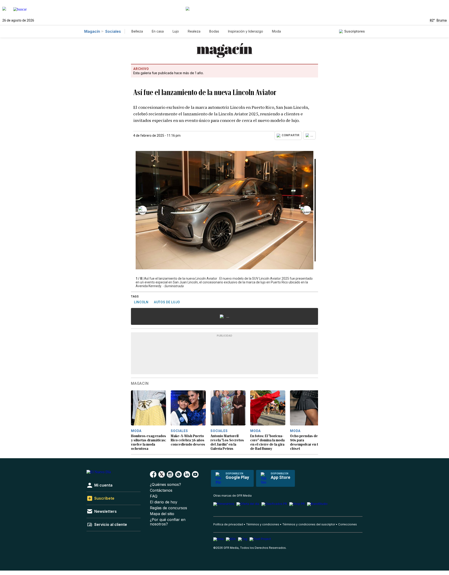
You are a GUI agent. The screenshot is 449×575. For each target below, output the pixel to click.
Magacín (92, 31)
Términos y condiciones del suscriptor (308, 524)
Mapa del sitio (162, 514)
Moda (276, 31)
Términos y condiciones (262, 524)
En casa (158, 31)
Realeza (194, 31)
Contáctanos (161, 490)
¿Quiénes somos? (165, 484)
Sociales (113, 31)
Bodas (214, 31)
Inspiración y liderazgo (245, 31)
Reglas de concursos (168, 508)
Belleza (137, 31)
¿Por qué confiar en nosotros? (167, 521)
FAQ (153, 496)
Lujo (176, 31)
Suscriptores (354, 31)
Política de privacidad (228, 524)
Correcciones (347, 524)
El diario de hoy (163, 502)
